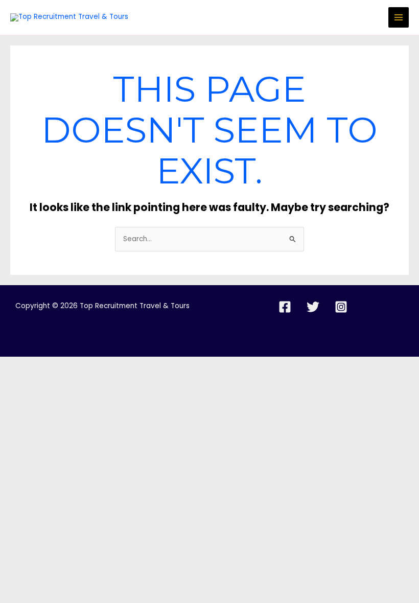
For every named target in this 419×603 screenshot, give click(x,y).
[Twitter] (313, 306)
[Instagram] (341, 306)
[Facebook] (284, 306)
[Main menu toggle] (398, 17)
